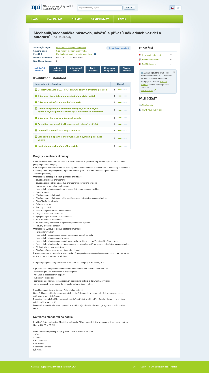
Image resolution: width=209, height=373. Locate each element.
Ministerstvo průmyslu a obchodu (71, 47)
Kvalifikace (54, 19)
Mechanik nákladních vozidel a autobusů (74, 54)
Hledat (129, 8)
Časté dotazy (100, 19)
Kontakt (174, 367)
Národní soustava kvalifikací (52, 7)
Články (77, 19)
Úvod (34, 19)
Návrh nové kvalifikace (158, 367)
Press (122, 19)
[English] (178, 7)
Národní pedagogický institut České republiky (51, 367)
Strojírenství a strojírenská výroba (71, 51)
